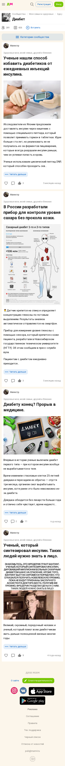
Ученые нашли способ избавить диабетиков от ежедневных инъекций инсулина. (27, 66)
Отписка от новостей (32, 744)
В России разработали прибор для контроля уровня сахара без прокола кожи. (32, 212)
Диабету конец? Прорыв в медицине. (29, 407)
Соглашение (32, 716)
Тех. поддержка (32, 730)
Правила (32, 723)
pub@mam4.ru (32, 751)
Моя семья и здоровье (41, 14)
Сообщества (18, 14)
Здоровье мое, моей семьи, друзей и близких (27, 52)
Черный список (32, 737)
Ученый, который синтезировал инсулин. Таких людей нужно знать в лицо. (32, 550)
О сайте (15, 680)
